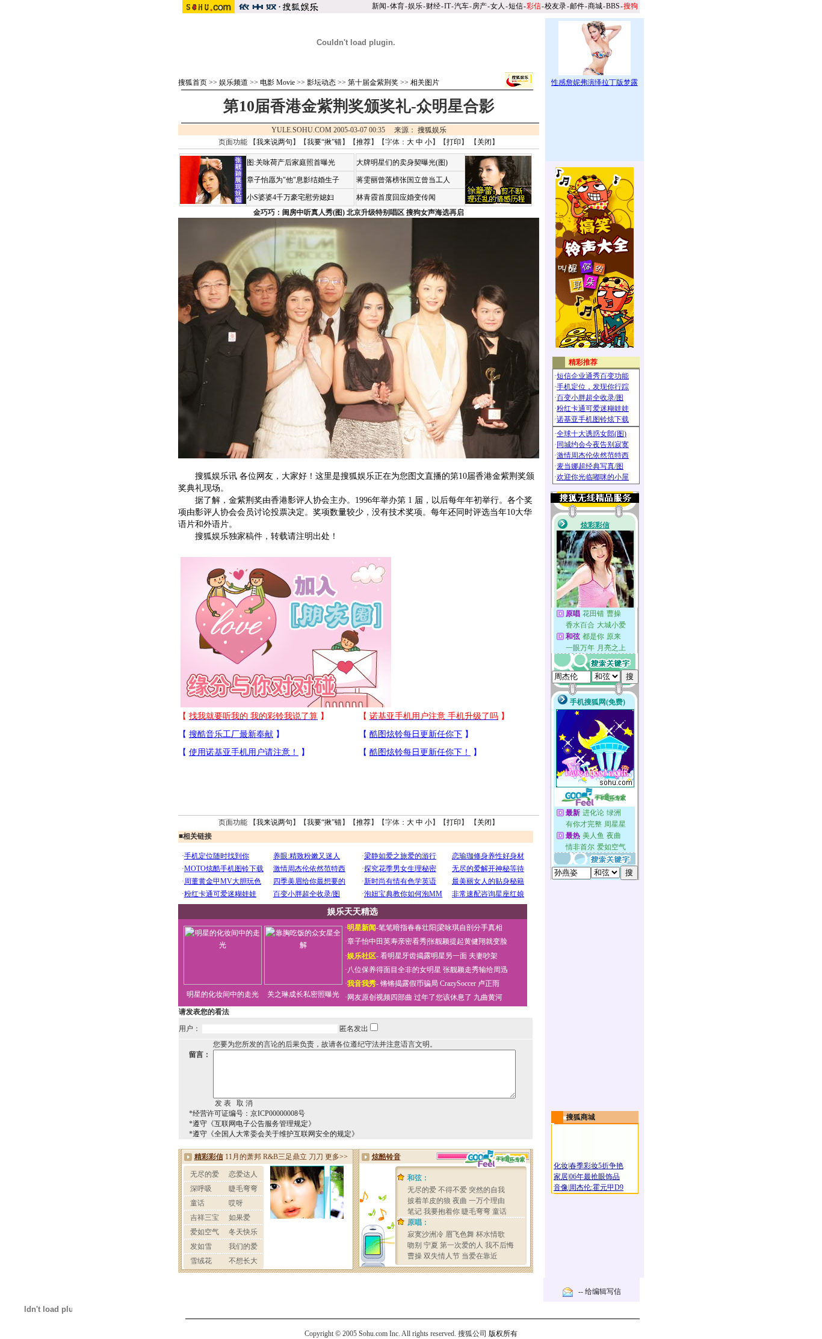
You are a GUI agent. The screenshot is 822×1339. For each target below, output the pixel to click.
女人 (497, 6)
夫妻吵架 (483, 956)
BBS (613, 6)
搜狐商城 (580, 1117)
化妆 (561, 1166)
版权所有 (503, 1333)
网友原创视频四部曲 (379, 997)
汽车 (461, 6)
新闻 (379, 6)
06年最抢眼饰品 (594, 1176)
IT (447, 6)
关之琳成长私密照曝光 (303, 994)
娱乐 (415, 6)
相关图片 (424, 82)
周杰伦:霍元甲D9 (596, 1187)
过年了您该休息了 (443, 997)
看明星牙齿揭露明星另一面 (423, 956)
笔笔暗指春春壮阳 (407, 927)
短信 (515, 6)
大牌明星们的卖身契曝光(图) (402, 162)
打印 (454, 142)
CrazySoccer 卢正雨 (469, 983)
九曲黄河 (488, 997)
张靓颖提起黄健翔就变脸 (467, 941)
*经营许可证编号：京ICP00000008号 (247, 1113)
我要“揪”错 (324, 142)
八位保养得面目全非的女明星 (394, 969)
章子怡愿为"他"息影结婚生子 (293, 180)
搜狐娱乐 (432, 130)
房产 (479, 6)
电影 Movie (277, 82)
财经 (433, 6)
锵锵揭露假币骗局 (409, 983)
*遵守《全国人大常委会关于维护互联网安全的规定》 (274, 1134)
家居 (561, 1176)
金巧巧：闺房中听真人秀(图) (299, 212)
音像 (561, 1187)
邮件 (577, 6)
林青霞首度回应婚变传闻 (396, 197)
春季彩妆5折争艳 (596, 1166)
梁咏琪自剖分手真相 (469, 927)
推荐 (363, 142)
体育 (397, 6)
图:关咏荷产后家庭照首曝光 (291, 162)
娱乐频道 (233, 82)
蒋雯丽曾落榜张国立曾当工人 (403, 180)
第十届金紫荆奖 (373, 82)
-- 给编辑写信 (599, 1291)
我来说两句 (274, 142)
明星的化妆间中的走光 (223, 994)
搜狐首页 (192, 82)
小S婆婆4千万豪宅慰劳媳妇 (290, 197)
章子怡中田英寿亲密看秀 (387, 941)
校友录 (555, 6)
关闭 (484, 142)
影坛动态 (321, 82)
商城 (595, 6)
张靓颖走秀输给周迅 (475, 969)
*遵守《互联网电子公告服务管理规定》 (252, 1123)
